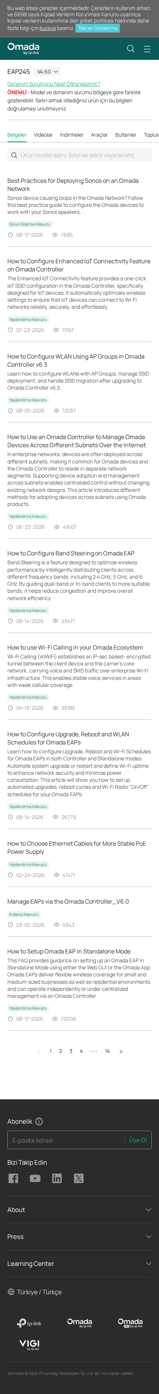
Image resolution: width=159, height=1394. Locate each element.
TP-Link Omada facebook (13, 1178)
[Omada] (79, 1323)
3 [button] (71, 1050)
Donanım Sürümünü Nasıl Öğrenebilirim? (53, 83)
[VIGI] (29, 1345)
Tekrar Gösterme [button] (97, 27)
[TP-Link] (29, 1323)
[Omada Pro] (130, 1323)
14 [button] (107, 1050)
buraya (48, 27)
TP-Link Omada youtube (35, 1178)
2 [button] (60, 1050)
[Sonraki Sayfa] (121, 1051)
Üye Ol (138, 1140)
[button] (130, 49)
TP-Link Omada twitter (79, 1178)
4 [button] (81, 1050)
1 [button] (51, 1050)
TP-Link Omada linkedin (57, 1178)
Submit (14, 155)
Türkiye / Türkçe (39, 1292)
